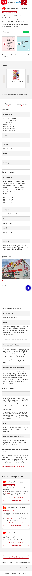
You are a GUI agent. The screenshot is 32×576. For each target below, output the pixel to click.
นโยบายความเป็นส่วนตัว (11, 567)
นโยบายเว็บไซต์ (23, 567)
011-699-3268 (7, 149)
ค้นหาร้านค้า (11, 2)
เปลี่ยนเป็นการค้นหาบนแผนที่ (16, 557)
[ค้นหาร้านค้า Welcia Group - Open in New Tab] (18, 2)
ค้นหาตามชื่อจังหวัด (24, 4)
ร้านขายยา (8, 104)
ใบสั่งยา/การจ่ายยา (21, 104)
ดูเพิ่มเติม (5, 205)
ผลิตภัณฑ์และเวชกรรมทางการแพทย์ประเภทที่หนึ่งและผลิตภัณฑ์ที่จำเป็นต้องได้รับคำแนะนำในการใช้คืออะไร (17, 54)
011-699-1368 (7, 223)
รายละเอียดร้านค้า (16, 500)
